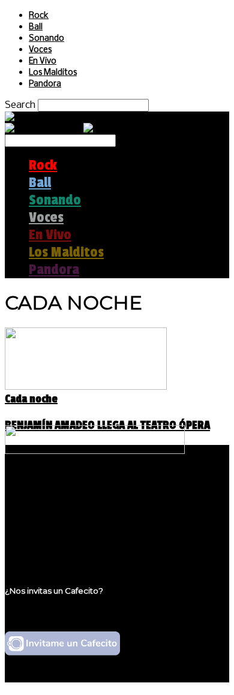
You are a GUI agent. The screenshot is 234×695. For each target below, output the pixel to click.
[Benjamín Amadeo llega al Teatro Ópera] (86, 386)
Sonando (46, 38)
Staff (40, 523)
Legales (47, 512)
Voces (40, 50)
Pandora (45, 84)
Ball (36, 27)
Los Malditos (53, 72)
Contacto (51, 534)
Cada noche (31, 398)
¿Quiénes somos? (70, 500)
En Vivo (42, 61)
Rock (39, 15)
